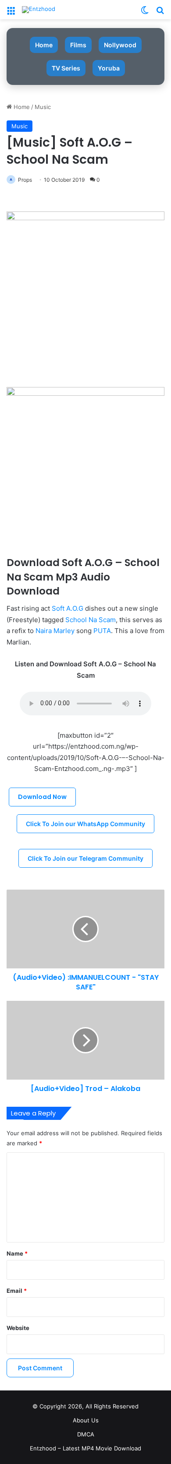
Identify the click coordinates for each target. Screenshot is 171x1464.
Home (44, 45)
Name (17, 1253)
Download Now (42, 796)
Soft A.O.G (67, 608)
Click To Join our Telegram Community (85, 858)
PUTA (102, 630)
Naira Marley (55, 630)
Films (78, 45)
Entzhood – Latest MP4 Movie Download (85, 1448)
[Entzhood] (38, 9)
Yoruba (109, 68)
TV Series (66, 68)
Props (25, 179)
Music (43, 106)
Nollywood (120, 45)
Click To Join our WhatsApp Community (85, 823)
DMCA (85, 1434)
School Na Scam (90, 620)
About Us (86, 1420)
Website (18, 1327)
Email (17, 1290)
